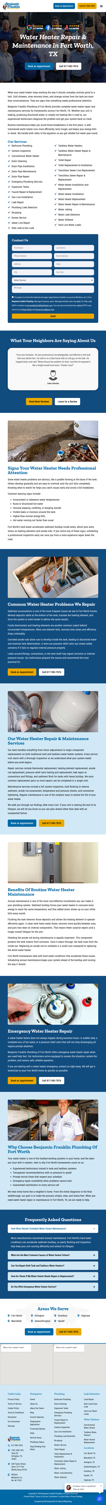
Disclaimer (54, 1496)
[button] (64, 6)
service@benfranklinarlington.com (40, 305)
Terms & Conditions (42, 309)
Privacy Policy (27, 309)
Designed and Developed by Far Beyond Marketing (53, 1501)
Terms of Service (41, 1496)
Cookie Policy (64, 1496)
